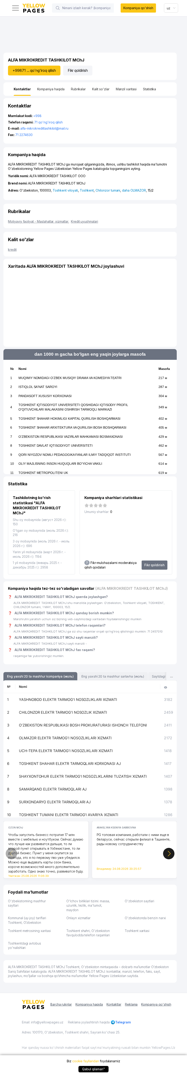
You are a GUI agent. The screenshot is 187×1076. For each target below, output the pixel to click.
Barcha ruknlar (61, 1004)
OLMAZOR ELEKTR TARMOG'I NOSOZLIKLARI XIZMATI (65, 738)
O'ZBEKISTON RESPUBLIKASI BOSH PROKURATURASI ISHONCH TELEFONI (83, 725)
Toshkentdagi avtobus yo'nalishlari (24, 945)
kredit (12, 249)
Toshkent (87, 190)
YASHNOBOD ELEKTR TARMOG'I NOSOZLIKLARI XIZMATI (68, 699)
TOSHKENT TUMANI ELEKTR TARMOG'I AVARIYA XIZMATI (68, 814)
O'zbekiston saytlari (139, 901)
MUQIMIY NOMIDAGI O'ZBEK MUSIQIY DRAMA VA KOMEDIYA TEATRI (70, 378)
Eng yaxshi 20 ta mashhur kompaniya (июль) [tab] (40, 676)
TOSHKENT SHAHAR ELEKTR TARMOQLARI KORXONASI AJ (70, 763)
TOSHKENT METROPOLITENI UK (43, 473)
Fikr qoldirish (78, 70)
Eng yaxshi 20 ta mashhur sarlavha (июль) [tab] (112, 676)
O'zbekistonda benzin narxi (145, 918)
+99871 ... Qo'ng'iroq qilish (34, 70)
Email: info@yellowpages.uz (42, 1022)
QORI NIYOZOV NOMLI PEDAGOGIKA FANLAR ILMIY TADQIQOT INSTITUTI (74, 455)
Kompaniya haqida (89, 1004)
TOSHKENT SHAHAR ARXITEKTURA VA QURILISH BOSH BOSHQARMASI (72, 427)
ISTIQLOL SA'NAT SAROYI (37, 387)
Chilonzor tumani (108, 190)
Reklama (131, 1004)
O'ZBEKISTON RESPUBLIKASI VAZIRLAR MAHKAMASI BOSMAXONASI (70, 436)
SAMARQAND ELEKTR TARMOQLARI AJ (53, 789)
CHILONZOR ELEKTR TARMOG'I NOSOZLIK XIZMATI (63, 712)
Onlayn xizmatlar (78, 918)
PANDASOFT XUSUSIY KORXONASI (45, 396)
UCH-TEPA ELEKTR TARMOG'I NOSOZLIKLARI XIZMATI (66, 750)
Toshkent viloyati (65, 190)
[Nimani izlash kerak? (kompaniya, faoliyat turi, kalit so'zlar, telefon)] (57, 8)
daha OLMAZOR (134, 190)
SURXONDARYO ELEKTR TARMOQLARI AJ (55, 802)
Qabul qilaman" (93, 1069)
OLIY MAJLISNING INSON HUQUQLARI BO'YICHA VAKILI (60, 463)
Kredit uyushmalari (84, 221)
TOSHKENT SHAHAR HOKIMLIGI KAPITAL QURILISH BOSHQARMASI (69, 418)
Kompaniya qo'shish (138, 8)
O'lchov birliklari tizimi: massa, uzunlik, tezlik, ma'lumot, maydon (88, 905)
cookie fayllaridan (85, 1061)
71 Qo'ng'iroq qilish (48, 122)
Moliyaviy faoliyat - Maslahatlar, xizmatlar (38, 221)
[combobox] (171, 8)
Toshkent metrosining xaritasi (29, 931)
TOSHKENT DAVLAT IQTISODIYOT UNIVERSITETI (55, 445)
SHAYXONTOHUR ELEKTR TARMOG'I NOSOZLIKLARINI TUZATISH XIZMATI (83, 776)
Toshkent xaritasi (137, 931)
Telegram (123, 1022)
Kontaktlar (113, 1004)
